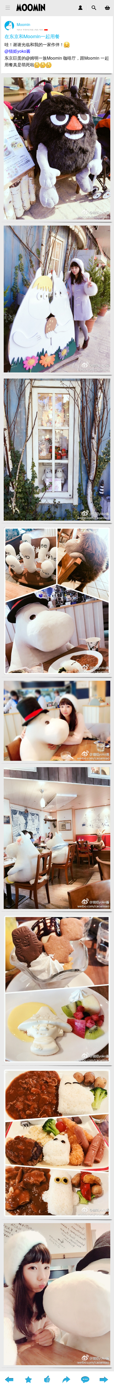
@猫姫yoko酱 (17, 51)
